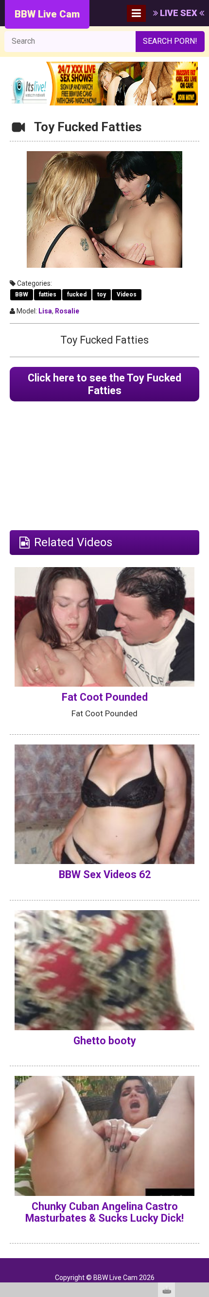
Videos (127, 294)
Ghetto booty (104, 1041)
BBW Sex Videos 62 (105, 874)
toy (101, 294)
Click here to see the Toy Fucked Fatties (104, 384)
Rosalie (67, 311)
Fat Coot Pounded (105, 697)
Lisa (45, 311)
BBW (21, 294)
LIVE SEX (178, 13)
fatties (47, 294)
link (200, 1145)
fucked (77, 294)
